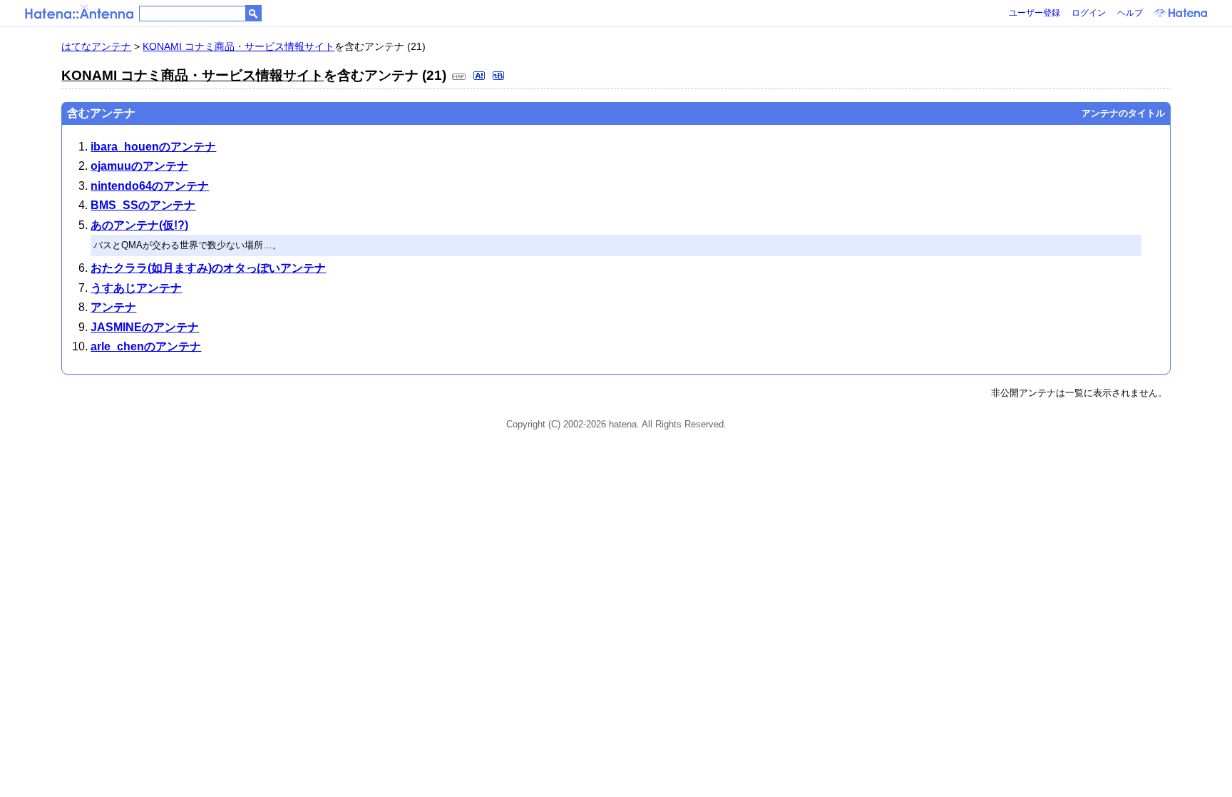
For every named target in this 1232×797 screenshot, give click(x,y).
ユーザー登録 (1034, 13)
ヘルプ (1130, 13)
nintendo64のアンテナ (150, 186)
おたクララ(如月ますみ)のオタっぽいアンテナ (208, 268)
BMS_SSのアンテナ (143, 205)
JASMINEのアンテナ (145, 327)
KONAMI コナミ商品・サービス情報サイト (238, 46)
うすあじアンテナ (136, 288)
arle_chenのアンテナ (146, 346)
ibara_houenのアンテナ (153, 147)
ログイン (1089, 13)
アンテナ (113, 307)
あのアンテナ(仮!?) (139, 225)
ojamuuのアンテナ (139, 166)
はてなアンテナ (96, 46)
